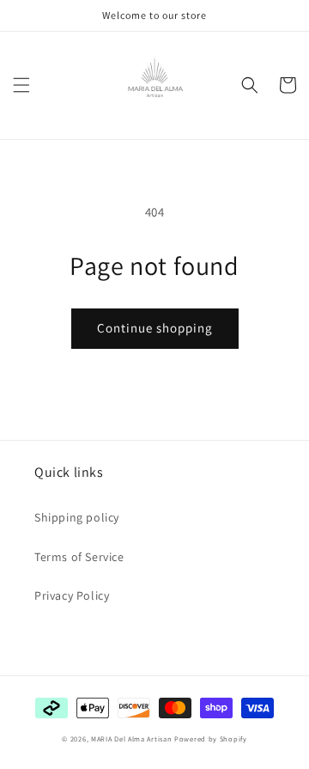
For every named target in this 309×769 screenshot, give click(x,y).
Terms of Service (79, 557)
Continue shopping (155, 328)
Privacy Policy (71, 595)
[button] (21, 85)
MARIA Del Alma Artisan (131, 738)
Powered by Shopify (210, 738)
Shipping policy (76, 517)
